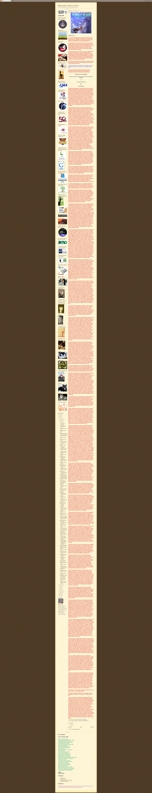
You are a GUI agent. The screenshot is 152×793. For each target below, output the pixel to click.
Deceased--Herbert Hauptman (62, 483)
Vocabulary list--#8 (62, 561)
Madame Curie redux (63, 512)
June (60, 586)
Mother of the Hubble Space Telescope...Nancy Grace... (63, 525)
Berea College (62, 491)
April (61, 588)
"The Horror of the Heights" (74, 720)
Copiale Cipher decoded (63, 474)
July (60, 585)
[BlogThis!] (81, 719)
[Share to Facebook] (84, 719)
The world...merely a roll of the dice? (63, 531)
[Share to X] (82, 719)
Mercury (61, 604)
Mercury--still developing (63, 488)
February (61, 591)
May (60, 587)
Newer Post (70, 726)
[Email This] (79, 719)
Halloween (80, 720)
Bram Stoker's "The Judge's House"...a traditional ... (63, 457)
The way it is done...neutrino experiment (62, 423)
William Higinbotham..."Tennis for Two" (63, 485)
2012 (60, 416)
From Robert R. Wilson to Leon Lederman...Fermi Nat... (63, 564)
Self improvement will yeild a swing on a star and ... (63, 571)
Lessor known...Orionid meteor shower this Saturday (63, 508)
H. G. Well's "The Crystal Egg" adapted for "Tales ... (63, 442)
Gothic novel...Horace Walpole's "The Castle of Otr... (63, 460)
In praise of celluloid (63, 560)
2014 (60, 414)
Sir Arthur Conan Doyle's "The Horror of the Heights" (63, 452)
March (61, 590)
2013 (60, 415)
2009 (60, 594)
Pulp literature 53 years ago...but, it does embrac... (63, 466)
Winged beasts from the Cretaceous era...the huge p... (63, 552)
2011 (60, 417)
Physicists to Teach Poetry (63, 516)
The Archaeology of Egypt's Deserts (66, 780)
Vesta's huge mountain (63, 546)
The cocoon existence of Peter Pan (63, 574)
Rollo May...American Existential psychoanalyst (63, 503)
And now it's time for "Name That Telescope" (63, 558)
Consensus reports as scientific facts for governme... (63, 543)
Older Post (92, 726)
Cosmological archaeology (62, 506)
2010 (60, 593)
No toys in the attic (62, 501)
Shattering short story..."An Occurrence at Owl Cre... (63, 522)
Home (81, 726)
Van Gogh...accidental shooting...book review (63, 528)
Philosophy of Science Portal (68, 5)
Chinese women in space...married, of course (63, 426)
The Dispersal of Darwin (64, 781)
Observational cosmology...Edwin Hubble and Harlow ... (63, 540)
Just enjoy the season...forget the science (63, 496)
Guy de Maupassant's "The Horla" (63, 447)
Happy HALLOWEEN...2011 (63, 433)
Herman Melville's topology (62, 569)
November (61, 420)
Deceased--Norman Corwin (62, 511)
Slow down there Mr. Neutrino (63, 490)
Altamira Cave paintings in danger (63, 463)
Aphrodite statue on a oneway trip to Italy (63, 481)
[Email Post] (78, 719)
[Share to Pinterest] (85, 719)
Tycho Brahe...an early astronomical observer (63, 476)
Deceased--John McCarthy (63, 477)
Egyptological (63, 778)
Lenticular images (62, 464)
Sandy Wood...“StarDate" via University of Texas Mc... (63, 435)
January (61, 592)
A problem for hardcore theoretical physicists (63, 567)
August (61, 584)
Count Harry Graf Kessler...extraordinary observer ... (63, 499)
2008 (60, 595)
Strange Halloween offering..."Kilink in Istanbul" (63, 494)
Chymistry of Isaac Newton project (62, 578)
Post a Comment (71, 724)
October (61, 421)
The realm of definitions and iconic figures (63, 537)
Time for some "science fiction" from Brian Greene (63, 582)
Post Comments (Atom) (76, 729)
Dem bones (61, 487)
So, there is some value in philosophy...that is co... (63, 449)
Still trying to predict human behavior (63, 533)
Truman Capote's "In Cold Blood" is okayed (63, 576)
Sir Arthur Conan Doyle (85, 720)
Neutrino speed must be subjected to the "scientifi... (63, 555)
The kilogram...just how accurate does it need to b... (63, 469)
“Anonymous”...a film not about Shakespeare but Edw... (63, 518)
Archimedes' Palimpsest (63, 520)
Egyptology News (63, 779)
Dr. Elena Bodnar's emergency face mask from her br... (63, 472)
